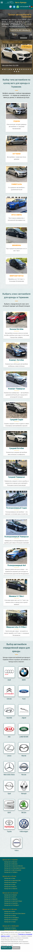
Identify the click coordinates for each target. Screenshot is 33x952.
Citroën (9, 699)
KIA (9, 737)
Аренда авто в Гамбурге (10, 872)
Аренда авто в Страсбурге (11, 905)
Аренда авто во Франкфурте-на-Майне (14, 868)
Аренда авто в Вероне (10, 886)
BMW (24, 680)
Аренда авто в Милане (10, 882)
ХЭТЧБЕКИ (17, 154)
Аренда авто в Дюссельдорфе (12, 870)
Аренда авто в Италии (9, 876)
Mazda (24, 756)
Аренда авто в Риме (9, 878)
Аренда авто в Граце (10, 921)
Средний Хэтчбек (16, 448)
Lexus (9, 756)
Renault (23, 793)
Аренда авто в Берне (10, 928)
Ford (23, 699)
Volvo (16, 850)
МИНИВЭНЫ (16, 245)
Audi (9, 680)
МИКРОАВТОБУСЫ (16, 276)
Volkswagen (24, 831)
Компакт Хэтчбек (16, 360)
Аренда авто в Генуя (9, 884)
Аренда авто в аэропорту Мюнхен (13, 866)
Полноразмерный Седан (16, 508)
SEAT (9, 812)
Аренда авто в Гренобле (11, 903)
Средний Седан (16, 420)
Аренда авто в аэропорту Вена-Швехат (14, 913)
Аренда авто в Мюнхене (10, 864)
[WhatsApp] (17, 6)
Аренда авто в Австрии (10, 909)
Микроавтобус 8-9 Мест (16, 627)
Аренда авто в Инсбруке (11, 919)
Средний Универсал (16, 477)
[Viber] (10, 6)
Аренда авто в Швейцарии (11, 926)
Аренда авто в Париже (10, 895)
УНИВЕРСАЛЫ (16, 184)
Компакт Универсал (16, 389)
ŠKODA (23, 812)
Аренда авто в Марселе (10, 899)
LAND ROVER (23, 737)
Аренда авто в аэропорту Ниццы (13, 901)
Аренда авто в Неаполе (10, 888)
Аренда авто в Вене (9, 911)
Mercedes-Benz (9, 775)
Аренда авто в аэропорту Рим (12, 880)
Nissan (23, 775)
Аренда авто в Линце (10, 915)
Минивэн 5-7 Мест (16, 596)
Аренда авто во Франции (10, 893)
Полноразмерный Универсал (16, 537)
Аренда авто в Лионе (10, 897)
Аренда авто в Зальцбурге (11, 917)
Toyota (9, 831)
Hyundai (9, 718)
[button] (3, 69)
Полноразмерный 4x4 (16, 565)
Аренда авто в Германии (10, 860)
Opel (9, 793)
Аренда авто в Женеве (10, 930)
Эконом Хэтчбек (16, 329)
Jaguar (23, 718)
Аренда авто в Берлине (10, 862)
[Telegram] (14, 6)
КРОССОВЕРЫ (16, 215)
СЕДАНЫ (16, 121)
